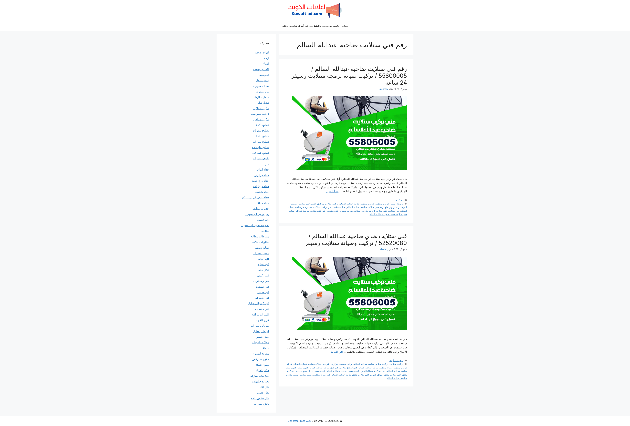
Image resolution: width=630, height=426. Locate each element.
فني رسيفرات (261, 281)
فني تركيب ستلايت (322, 207)
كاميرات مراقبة (260, 314)
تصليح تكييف (261, 125)
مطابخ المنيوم (261, 353)
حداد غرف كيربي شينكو (255, 197)
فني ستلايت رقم (330, 210)
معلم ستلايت (305, 374)
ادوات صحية (262, 52)
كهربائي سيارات (260, 325)
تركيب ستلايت (382, 203)
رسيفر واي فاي (392, 207)
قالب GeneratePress (299, 420)
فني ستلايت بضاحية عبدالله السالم (342, 371)
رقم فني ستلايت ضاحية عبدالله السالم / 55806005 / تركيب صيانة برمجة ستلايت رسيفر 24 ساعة (349, 75)
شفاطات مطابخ (260, 236)
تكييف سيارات (261, 158)
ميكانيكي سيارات (259, 375)
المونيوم (264, 74)
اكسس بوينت (261, 69)
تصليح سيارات (261, 141)
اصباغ (266, 63)
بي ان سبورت (261, 86)
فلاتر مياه (263, 270)
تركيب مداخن (261, 119)
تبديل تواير (263, 102)
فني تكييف (263, 275)
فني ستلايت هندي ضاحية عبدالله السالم (388, 214)
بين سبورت (262, 91)
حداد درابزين (261, 175)
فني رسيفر (302, 367)
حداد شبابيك (262, 191)
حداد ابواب (262, 169)
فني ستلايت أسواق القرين (373, 371)
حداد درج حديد (260, 180)
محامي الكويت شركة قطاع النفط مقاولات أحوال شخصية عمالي (315, 25)
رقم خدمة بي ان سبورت (255, 225)
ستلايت (399, 200)
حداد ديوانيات (261, 186)
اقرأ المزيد (332, 191)
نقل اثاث (264, 387)
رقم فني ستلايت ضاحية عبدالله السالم (365, 207)
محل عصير (262, 336)
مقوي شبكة (262, 364)
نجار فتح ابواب (260, 381)
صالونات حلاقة (260, 242)
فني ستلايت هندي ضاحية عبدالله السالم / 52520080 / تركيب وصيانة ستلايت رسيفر (356, 239)
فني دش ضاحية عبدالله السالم (323, 367)
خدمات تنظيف (260, 208)
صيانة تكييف (262, 247)
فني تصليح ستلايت (348, 367)
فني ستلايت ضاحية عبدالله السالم (305, 210)
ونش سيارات (261, 403)
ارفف (266, 58)
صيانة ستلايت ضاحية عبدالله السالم (375, 367)
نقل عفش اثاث (260, 398)
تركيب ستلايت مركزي (327, 203)
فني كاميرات (261, 297)
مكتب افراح (262, 370)
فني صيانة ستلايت (321, 374)
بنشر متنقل (262, 80)
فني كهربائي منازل (258, 303)
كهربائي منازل (261, 331)
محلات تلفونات (260, 342)
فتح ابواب (263, 258)
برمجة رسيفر (396, 203)
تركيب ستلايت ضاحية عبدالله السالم (357, 203)
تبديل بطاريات (261, 97)
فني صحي (263, 292)
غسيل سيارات (261, 253)
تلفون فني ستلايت (307, 203)
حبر (267, 164)
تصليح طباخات (260, 147)
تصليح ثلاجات (261, 136)
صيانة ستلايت (339, 207)
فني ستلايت (393, 210)
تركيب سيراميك (260, 113)
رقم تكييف (263, 219)
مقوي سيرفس (260, 359)
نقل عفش (263, 392)
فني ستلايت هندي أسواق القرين (385, 374)
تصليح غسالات (260, 152)
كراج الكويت (262, 320)
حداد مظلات (262, 203)
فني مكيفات (262, 309)
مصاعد (265, 348)
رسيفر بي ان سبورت (257, 214)
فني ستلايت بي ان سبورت (352, 210)
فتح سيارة (263, 264)
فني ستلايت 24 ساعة (376, 210)
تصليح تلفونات (260, 130)
